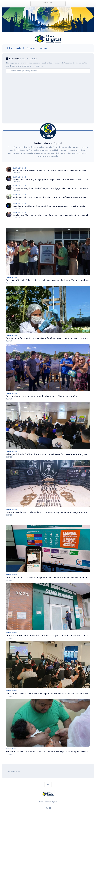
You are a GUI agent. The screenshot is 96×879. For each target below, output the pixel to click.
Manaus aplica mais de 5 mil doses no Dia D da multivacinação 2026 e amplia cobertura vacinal (51, 751)
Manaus (43, 48)
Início (9, 48)
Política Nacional (19, 168)
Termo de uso (15, 771)
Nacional (20, 48)
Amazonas (31, 48)
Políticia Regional (12, 277)
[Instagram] (47, 808)
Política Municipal (12, 574)
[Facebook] (50, 808)
